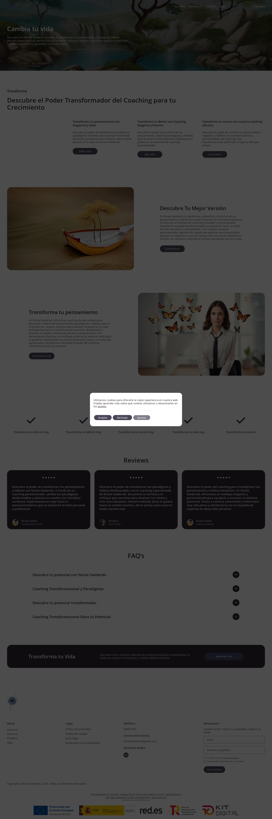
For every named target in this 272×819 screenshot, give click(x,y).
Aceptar (102, 417)
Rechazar (122, 417)
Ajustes (141, 417)
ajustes (102, 406)
